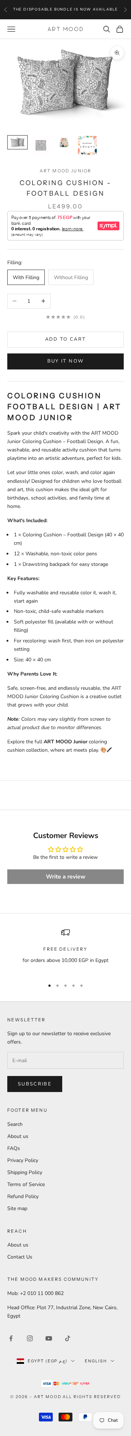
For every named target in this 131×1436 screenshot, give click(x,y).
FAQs (13, 1148)
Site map (17, 1208)
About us (17, 1136)
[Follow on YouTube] (48, 1338)
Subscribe (35, 1084)
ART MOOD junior (65, 170)
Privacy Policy (22, 1160)
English (96, 1360)
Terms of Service (26, 1184)
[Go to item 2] (41, 145)
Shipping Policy (24, 1172)
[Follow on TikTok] (67, 1338)
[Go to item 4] (87, 145)
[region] (65, 950)
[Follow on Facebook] (11, 1338)
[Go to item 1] (17, 142)
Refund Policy (23, 1196)
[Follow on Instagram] (29, 1338)
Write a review (66, 877)
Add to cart (65, 339)
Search (15, 1124)
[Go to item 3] (64, 142)
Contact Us (19, 1256)
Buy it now (65, 361)
